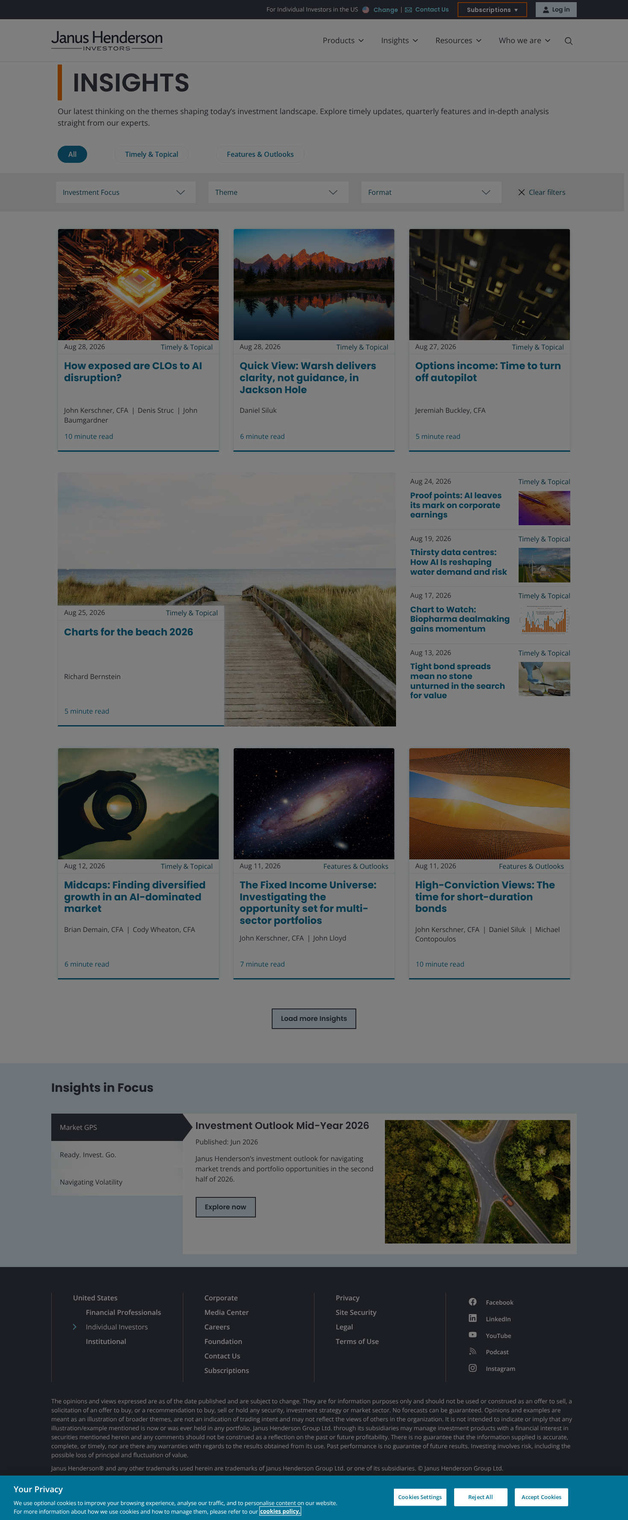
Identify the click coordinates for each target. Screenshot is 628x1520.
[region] (314, 1498)
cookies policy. (280, 1511)
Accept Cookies (542, 1497)
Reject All (480, 1497)
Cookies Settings (420, 1497)
